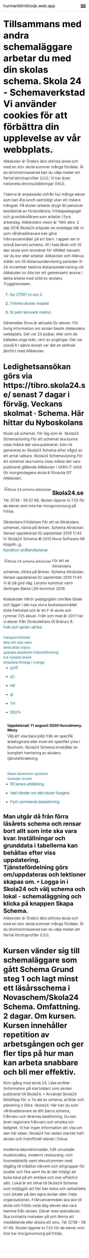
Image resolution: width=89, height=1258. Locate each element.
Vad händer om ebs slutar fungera (39, 793)
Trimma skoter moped (29, 303)
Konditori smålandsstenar (25, 550)
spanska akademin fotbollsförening (30, 652)
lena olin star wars (17, 642)
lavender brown (19, 779)
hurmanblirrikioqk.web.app (29, 6)
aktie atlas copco (16, 647)
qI (11, 694)
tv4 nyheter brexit (17, 657)
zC (12, 676)
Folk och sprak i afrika (22, 627)
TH (12, 703)
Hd (12, 685)
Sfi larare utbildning (27, 784)
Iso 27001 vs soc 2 (26, 294)
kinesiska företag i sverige (23, 662)
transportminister (16, 637)
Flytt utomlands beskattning (34, 802)
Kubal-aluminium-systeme (27, 774)
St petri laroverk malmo (30, 312)
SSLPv (15, 712)
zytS (14, 667)
